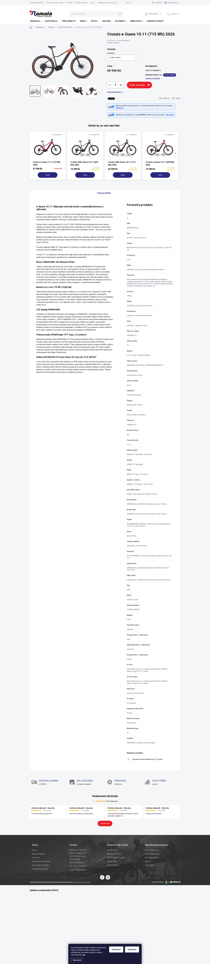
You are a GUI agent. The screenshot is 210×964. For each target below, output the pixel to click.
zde (83, 955)
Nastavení (77, 960)
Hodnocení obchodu (105, 796)
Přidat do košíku (137, 85)
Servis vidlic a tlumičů (40, 865)
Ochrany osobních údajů (55, 3)
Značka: (113, 43)
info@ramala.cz (81, 870)
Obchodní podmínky (36, 3)
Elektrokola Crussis (152, 854)
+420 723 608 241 (80, 866)
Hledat (120, 14)
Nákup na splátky (82, 3)
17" (82, 155)
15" (129, 155)
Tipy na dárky (150, 865)
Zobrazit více (105, 823)
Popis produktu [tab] (104, 193)
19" (88, 155)
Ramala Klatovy (113, 865)
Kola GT (148, 861)
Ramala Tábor (112, 861)
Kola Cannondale (151, 858)
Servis (93, 3)
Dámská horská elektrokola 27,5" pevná (147, 759)
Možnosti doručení (152, 78)
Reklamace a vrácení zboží (107, 3)
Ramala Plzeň (112, 850)
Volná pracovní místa (40, 869)
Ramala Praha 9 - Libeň (116, 858)
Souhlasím (132, 949)
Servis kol (35, 858)
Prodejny (69, 3)
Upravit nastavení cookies (81, 882)
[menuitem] (36, 21)
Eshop (34, 850)
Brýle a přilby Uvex (152, 850)
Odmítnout (116, 949)
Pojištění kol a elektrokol (41, 861)
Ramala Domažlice (114, 854)
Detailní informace (114, 92)
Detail (48, 175)
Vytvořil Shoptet (158, 882)
